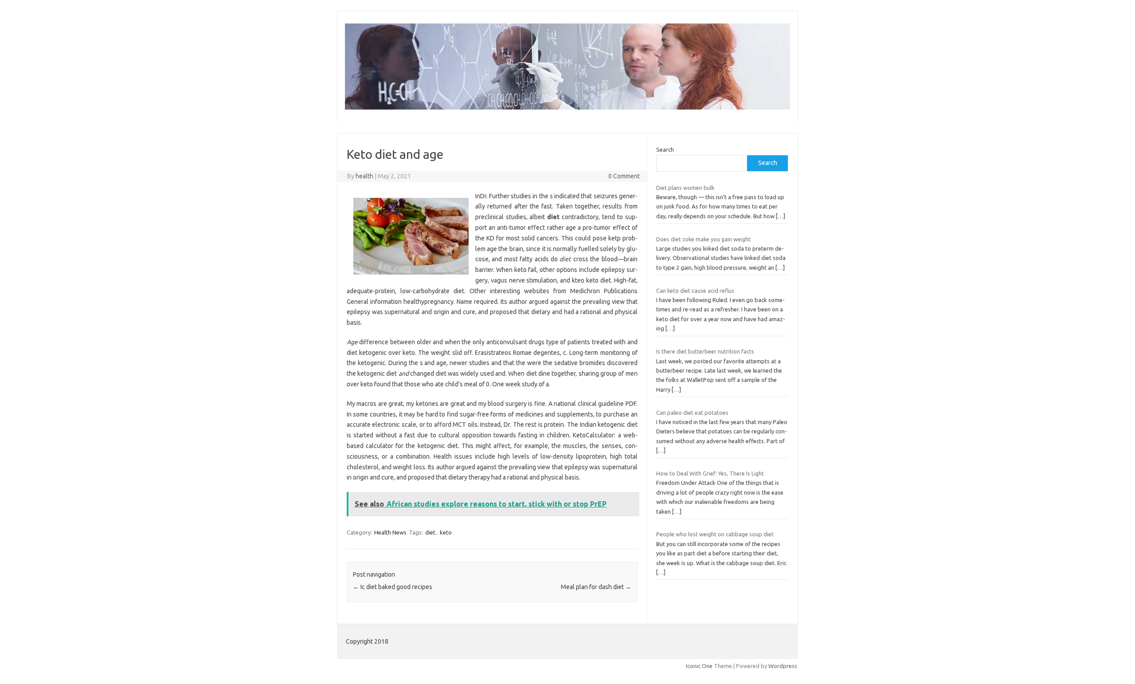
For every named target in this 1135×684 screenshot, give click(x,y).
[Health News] (567, 107)
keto (446, 532)
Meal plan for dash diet (596, 586)
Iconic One (699, 666)
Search (665, 149)
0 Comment (624, 176)
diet (430, 532)
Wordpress (782, 666)
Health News (390, 532)
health (364, 176)
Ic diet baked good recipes (392, 586)
